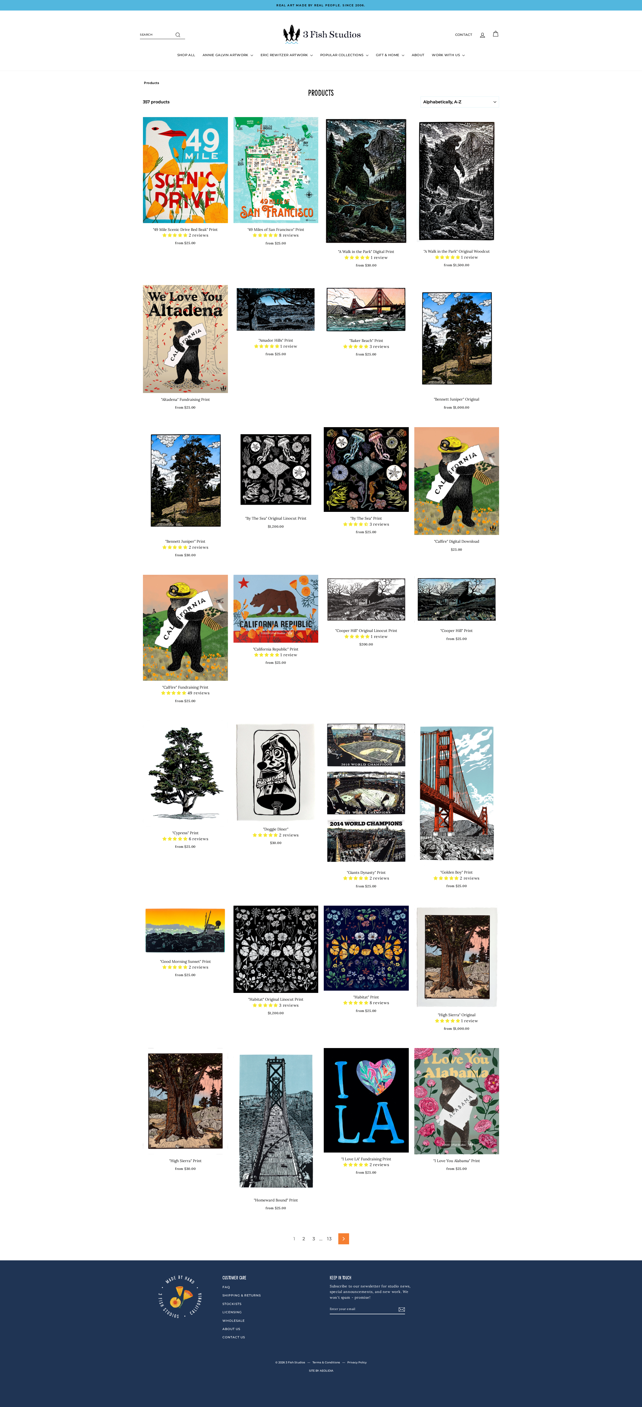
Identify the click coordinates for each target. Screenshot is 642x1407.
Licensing (232, 1312)
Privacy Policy (357, 1362)
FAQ (226, 1287)
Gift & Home (388, 55)
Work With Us (446, 55)
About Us (231, 1329)
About (418, 55)
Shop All (186, 55)
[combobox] (162, 35)
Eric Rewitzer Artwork (285, 55)
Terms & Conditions (326, 1362)
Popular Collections (342, 55)
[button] (176, 235)
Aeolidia (326, 1370)
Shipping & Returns (241, 1295)
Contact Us (233, 1337)
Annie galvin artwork (226, 55)
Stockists (232, 1304)
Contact (463, 35)
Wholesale (233, 1321)
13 (329, 1239)
